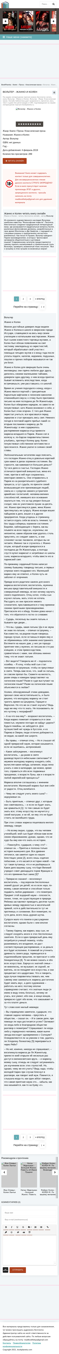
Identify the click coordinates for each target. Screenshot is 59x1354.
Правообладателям (21, 1343)
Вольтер (14, 138)
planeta (7, 4)
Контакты (7, 1343)
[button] (6, 1227)
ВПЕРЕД (40, 299)
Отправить (17, 1270)
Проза (20, 131)
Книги (12, 131)
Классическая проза (35, 131)
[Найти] (53, 4)
